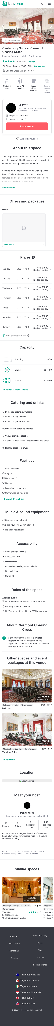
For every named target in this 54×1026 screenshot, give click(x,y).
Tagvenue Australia (30, 974)
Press (39, 943)
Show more (9, 759)
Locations (40, 957)
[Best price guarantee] (28, 335)
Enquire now (27, 126)
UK (3, 851)
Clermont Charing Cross (12, 854)
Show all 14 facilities (14, 499)
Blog (40, 950)
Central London (23, 851)
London (11, 851)
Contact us (14, 951)
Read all (31, 61)
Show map (39, 66)
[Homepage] (13, 4)
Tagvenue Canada (29, 980)
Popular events (40, 965)
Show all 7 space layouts (16, 389)
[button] (42, 4)
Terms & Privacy (40, 936)
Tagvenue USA (27, 1003)
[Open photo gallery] (27, 26)
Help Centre (14, 943)
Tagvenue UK (27, 997)
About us (14, 936)
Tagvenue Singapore (30, 992)
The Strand (37, 851)
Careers (14, 958)
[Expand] (49, 4)
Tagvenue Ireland (29, 986)
